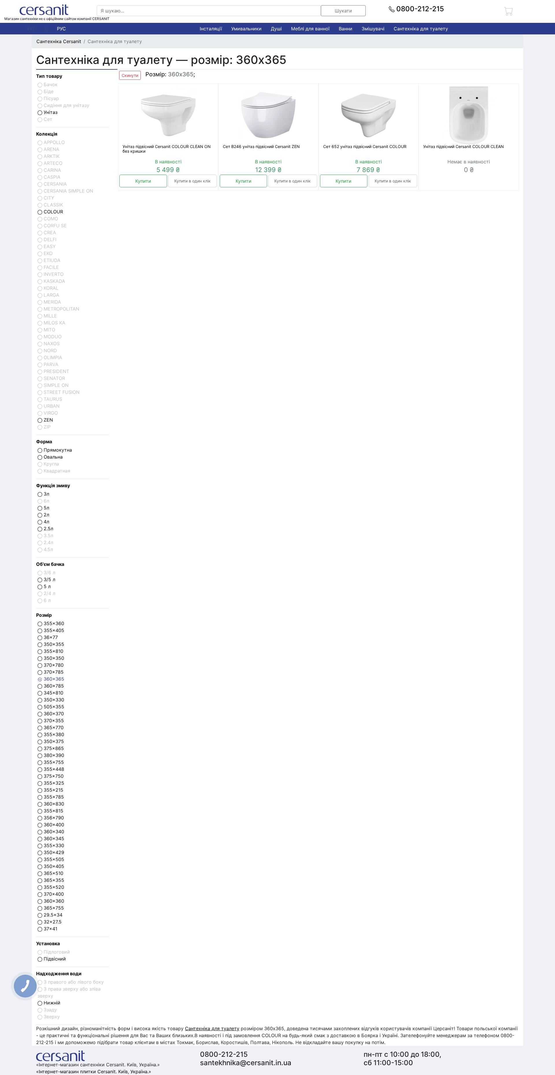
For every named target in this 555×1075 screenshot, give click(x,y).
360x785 (53, 686)
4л (45, 521)
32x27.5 (52, 922)
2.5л (47, 528)
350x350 (53, 658)
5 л (46, 586)
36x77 (50, 637)
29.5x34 (52, 915)
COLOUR (52, 212)
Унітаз (50, 112)
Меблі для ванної (310, 29)
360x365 (53, 679)
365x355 (53, 880)
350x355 (53, 644)
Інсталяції (211, 29)
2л (45, 515)
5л (45, 508)
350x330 (53, 700)
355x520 (53, 887)
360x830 (53, 804)
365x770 (53, 727)
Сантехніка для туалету (421, 29)
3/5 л (48, 579)
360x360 (53, 901)
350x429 (53, 852)
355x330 (53, 845)
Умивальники (246, 29)
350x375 (53, 741)
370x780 (53, 665)
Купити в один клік (192, 180)
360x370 (53, 713)
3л (45, 494)
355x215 (52, 790)
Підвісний (54, 959)
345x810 (52, 693)
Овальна (52, 457)
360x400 (53, 825)
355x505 (53, 859)
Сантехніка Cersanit (58, 41)
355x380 (53, 734)
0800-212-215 (419, 9)
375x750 (53, 776)
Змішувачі (373, 29)
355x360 (53, 623)
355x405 (53, 630)
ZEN (47, 420)
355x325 (53, 783)
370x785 (53, 672)
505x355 (53, 707)
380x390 (53, 755)
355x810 (52, 651)
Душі (276, 29)
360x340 (53, 831)
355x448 (53, 769)
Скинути (130, 75)
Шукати (343, 11)
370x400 (53, 894)
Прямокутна (57, 450)
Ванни (345, 29)
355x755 (53, 762)
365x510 (52, 873)
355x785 (53, 797)
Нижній (51, 1003)
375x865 (53, 748)
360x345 (53, 838)
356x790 (53, 818)
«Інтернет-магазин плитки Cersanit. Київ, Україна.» (93, 1071)
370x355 (53, 720)
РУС (61, 29)
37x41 (49, 929)
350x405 (53, 866)
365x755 (53, 908)
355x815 (52, 811)
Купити (143, 181)
